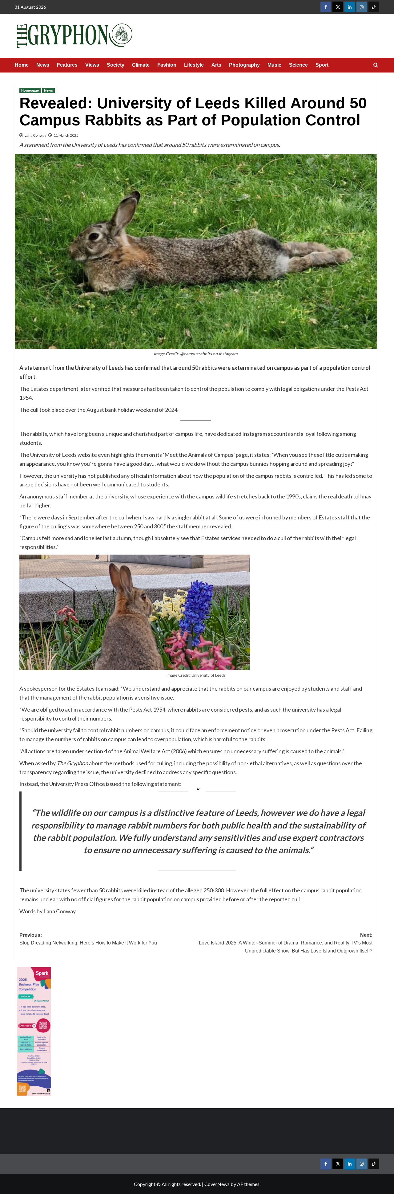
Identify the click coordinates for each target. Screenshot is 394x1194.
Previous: (88, 939)
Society (115, 65)
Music (274, 65)
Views (92, 65)
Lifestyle (194, 65)
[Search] (376, 65)
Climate (141, 65)
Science (298, 65)
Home (22, 65)
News (42, 65)
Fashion (166, 65)
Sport (322, 65)
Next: (285, 942)
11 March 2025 (66, 135)
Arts (216, 65)
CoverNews (217, 1184)
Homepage (30, 90)
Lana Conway (35, 135)
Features (67, 65)
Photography (244, 65)
